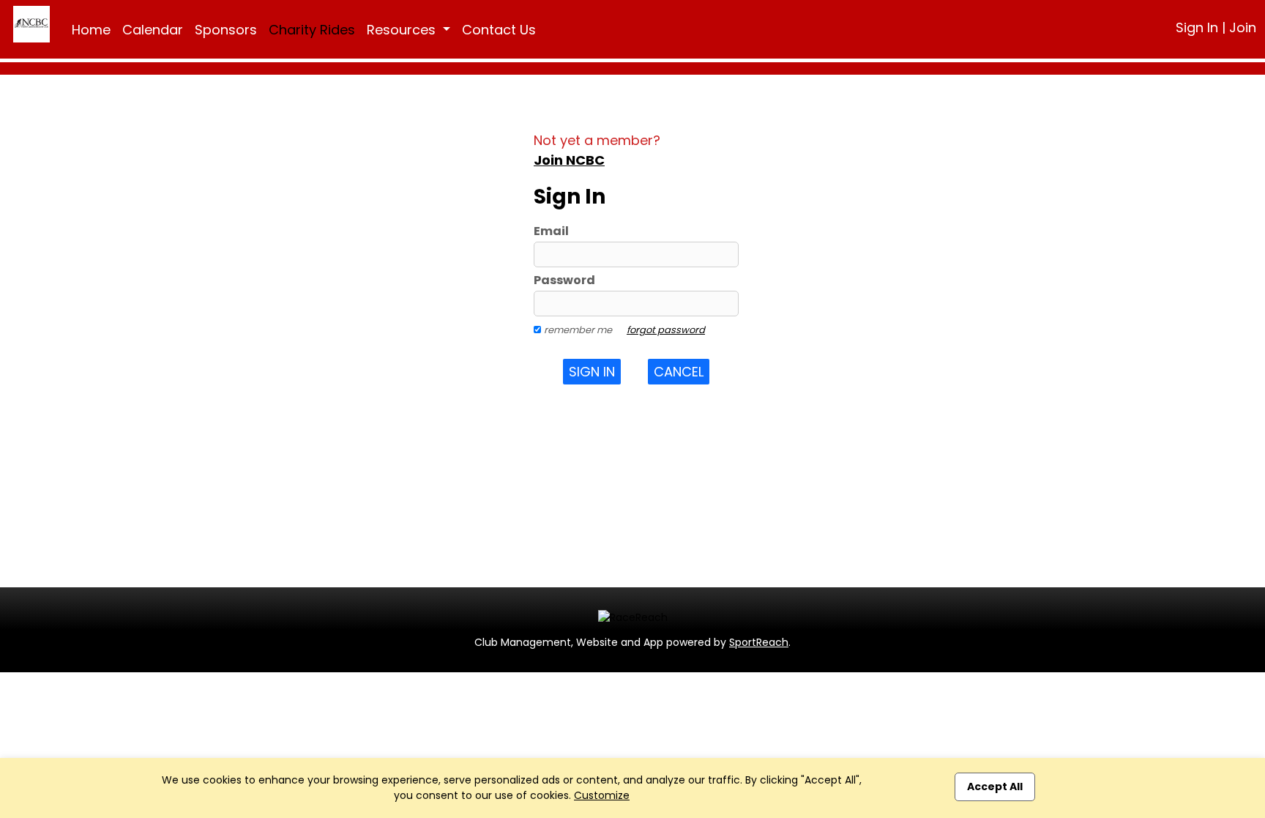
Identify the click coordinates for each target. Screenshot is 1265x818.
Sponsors (226, 30)
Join (1242, 27)
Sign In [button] (592, 371)
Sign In (1197, 27)
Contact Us (499, 30)
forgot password (666, 330)
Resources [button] (403, 30)
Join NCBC (569, 160)
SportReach (758, 642)
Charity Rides (312, 30)
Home (91, 30)
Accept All (995, 786)
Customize (602, 795)
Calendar (152, 30)
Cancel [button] (679, 371)
